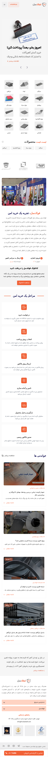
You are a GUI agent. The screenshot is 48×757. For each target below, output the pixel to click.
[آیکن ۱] (19, 746)
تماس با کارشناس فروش (33, 753)
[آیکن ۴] (3, 746)
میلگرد (41, 148)
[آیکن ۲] (14, 746)
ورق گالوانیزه (16, 148)
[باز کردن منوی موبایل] (4, 4)
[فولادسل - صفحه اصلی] (39, 5)
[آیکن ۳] (8, 746)
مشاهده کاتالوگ (24, 283)
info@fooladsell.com (24, 722)
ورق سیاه (28, 148)
